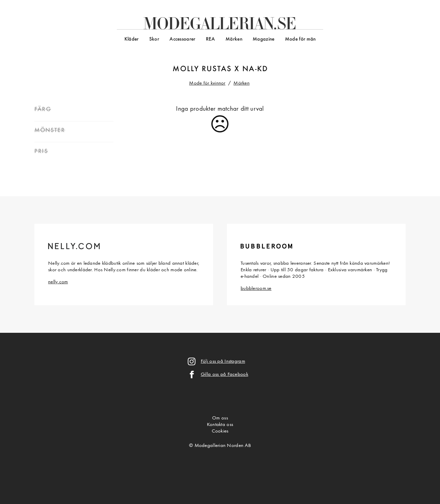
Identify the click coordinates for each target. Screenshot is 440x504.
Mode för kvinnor (207, 83)
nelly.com (58, 282)
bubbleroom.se (256, 288)
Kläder (131, 39)
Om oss (220, 418)
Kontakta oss (220, 424)
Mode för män (300, 39)
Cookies (220, 431)
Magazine (263, 39)
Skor (154, 39)
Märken (234, 39)
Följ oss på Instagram (223, 361)
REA (210, 39)
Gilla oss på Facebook (224, 374)
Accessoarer (182, 39)
